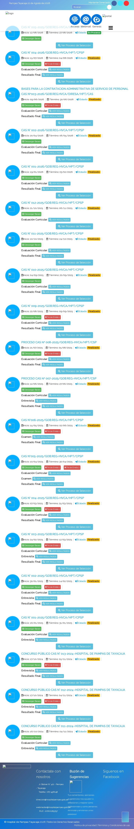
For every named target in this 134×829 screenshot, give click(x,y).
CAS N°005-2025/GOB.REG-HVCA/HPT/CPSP (52, 456)
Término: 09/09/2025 (60, 311)
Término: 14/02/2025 (60, 581)
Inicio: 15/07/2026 (33, 58)
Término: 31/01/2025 (60, 623)
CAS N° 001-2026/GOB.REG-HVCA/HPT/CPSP (52, 166)
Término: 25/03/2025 (60, 503)
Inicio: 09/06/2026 (33, 99)
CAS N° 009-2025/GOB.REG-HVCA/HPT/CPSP (52, 306)
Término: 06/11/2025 (60, 208)
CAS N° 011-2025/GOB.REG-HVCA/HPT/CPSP (52, 233)
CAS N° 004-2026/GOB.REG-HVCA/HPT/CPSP (52, 52)
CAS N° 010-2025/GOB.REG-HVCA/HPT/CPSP (52, 269)
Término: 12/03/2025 (60, 539)
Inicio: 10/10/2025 (33, 239)
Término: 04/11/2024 (60, 695)
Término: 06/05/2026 (60, 135)
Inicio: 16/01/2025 (33, 623)
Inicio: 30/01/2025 (33, 581)
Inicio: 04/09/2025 (33, 275)
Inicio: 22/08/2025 (33, 311)
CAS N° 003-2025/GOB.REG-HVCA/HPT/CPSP (52, 534)
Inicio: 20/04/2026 (33, 135)
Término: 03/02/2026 (60, 172)
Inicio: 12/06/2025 (33, 384)
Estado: (89, 32)
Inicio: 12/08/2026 (33, 32)
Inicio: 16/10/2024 (33, 731)
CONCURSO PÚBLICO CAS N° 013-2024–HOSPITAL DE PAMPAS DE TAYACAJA (73, 653)
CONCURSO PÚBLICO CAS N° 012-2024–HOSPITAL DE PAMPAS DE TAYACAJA (73, 690)
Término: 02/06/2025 (60, 425)
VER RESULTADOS (60, 69)
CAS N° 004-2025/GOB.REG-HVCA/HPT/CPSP (52, 498)
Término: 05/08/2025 (60, 347)
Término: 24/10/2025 (60, 239)
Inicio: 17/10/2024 (33, 659)
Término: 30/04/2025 (60, 461)
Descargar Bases (32, 38)
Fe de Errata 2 (73, 467)
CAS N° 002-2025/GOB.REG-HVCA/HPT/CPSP (52, 575)
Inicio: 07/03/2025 (33, 503)
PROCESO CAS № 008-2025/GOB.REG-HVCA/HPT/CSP (59, 342)
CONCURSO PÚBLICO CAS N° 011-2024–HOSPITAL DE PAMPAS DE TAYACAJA (73, 726)
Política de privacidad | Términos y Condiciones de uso (102, 825)
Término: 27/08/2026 (60, 32)
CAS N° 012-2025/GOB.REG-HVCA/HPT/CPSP (52, 202)
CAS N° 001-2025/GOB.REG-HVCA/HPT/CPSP (52, 617)
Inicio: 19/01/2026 (33, 172)
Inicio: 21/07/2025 (33, 347)
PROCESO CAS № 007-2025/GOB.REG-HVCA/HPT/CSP (58, 378)
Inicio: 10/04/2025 (33, 461)
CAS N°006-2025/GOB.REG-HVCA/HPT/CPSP (52, 420)
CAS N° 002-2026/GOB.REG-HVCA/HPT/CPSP (52, 130)
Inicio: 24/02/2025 (33, 539)
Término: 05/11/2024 (60, 659)
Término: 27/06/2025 (60, 384)
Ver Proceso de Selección (76, 45)
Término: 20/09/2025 (61, 275)
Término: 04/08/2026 (60, 58)
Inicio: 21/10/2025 (33, 208)
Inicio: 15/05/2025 (33, 425)
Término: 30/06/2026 (61, 99)
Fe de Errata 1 (53, 64)
